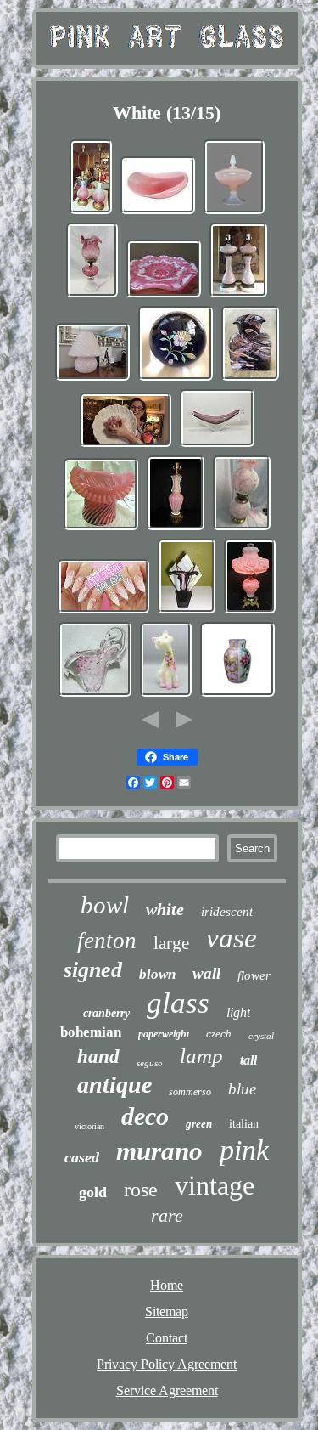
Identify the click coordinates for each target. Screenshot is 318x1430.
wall (206, 973)
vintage (214, 1185)
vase (231, 938)
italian (244, 1123)
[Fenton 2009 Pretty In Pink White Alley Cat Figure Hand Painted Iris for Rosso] (165, 694)
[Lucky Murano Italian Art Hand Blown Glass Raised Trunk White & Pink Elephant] (95, 694)
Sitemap (166, 1311)
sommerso (190, 1092)
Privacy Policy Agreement (167, 1364)
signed (93, 970)
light (238, 1012)
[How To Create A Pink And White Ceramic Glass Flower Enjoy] (125, 445)
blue (242, 1089)
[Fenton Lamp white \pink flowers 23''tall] (241, 528)
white (165, 909)
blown (157, 974)
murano (159, 1151)
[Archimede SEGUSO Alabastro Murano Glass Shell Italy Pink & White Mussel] (158, 212)
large (171, 943)
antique (114, 1084)
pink (244, 1150)
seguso (150, 1063)
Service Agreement (167, 1390)
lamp (201, 1055)
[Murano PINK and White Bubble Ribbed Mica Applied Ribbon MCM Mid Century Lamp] (175, 528)
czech (219, 1033)
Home (166, 1285)
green (199, 1123)
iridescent (227, 911)
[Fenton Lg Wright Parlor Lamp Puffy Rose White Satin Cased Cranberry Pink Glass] (249, 611)
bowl (105, 904)
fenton (107, 940)
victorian (89, 1126)
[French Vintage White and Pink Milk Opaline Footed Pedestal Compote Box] (234, 212)
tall (248, 1060)
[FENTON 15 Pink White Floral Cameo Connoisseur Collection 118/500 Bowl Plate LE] (164, 295)
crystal (261, 1036)
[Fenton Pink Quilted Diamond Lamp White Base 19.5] (92, 295)
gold (93, 1192)
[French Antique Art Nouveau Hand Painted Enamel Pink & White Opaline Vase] (237, 694)
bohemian (90, 1032)
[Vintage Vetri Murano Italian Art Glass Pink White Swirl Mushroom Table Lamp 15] (92, 378)
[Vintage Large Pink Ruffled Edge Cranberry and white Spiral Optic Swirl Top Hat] (101, 528)
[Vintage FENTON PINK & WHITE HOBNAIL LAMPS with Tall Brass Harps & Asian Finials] (90, 212)
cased (81, 1157)
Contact (166, 1338)
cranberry (106, 1013)
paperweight (163, 1034)
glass (178, 1003)
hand (98, 1056)
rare (167, 1215)
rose (141, 1189)
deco (145, 1116)
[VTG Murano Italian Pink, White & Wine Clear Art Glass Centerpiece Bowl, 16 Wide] (217, 445)
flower (254, 975)
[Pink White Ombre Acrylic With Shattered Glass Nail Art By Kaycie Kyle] (103, 611)
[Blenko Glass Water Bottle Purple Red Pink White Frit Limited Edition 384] (250, 378)
